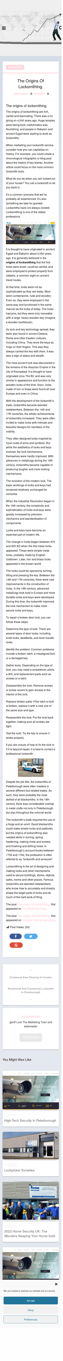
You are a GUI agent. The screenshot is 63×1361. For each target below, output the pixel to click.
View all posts (31, 1037)
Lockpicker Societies (19, 1170)
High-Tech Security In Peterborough (30, 1120)
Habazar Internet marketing (38, 920)
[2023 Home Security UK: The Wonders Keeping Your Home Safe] (31, 1201)
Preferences (31, 1319)
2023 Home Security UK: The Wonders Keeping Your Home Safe (29, 1233)
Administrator (21, 93)
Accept (31, 1300)
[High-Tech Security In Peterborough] (31, 1090)
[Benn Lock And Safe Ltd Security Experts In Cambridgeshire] (31, 1266)
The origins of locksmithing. (33, 904)
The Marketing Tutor (34, 908)
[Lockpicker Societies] (31, 1145)
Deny (31, 1310)
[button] (56, 1284)
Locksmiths (15, 67)
